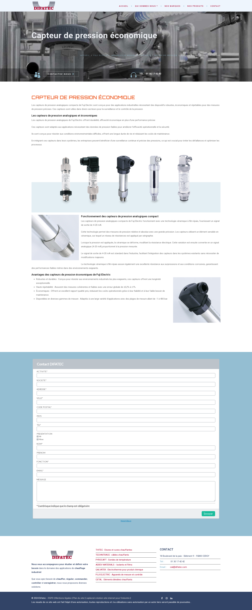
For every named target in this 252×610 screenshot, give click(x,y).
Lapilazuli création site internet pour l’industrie (108, 598)
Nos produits (195, 6)
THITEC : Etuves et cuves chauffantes (114, 550)
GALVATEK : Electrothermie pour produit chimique (119, 569)
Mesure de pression (165, 55)
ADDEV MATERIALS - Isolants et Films (114, 564)
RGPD (50, 598)
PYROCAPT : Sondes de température (113, 559)
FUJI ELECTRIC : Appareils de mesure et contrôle (122, 55)
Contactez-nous (59, 74)
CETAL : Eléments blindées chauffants (114, 579)
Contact (215, 6)
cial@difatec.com (178, 567)
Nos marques (173, 6)
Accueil (123, 6)
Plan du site (78, 598)
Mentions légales (63, 598)
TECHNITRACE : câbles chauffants (112, 554)
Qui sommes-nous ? (146, 6)
